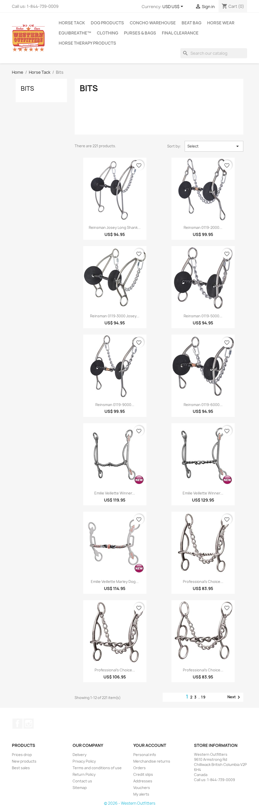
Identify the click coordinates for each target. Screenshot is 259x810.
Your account (149, 745)
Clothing (107, 33)
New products (24, 761)
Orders (139, 767)
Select (214, 146)
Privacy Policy (84, 761)
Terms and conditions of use (97, 767)
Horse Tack (72, 23)
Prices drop (22, 754)
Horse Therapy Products (87, 43)
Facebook (17, 724)
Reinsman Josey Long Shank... (115, 227)
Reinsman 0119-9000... (114, 404)
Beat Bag (191, 23)
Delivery (80, 754)
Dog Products (107, 23)
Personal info (144, 754)
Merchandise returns (151, 761)
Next (234, 697)
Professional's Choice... (203, 581)
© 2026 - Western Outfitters (129, 803)
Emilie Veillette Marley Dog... (115, 581)
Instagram (29, 724)
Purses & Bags (140, 33)
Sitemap (80, 787)
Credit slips (143, 774)
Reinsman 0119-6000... (203, 404)
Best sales (21, 767)
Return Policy (84, 774)
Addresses (142, 781)
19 (203, 697)
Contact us (82, 781)
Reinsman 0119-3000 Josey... (114, 316)
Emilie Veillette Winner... (114, 493)
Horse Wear (220, 23)
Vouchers (141, 787)
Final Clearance (180, 33)
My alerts (141, 794)
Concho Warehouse (153, 23)
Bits (27, 88)
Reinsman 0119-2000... (203, 227)
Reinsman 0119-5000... (203, 316)
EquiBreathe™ (75, 33)
